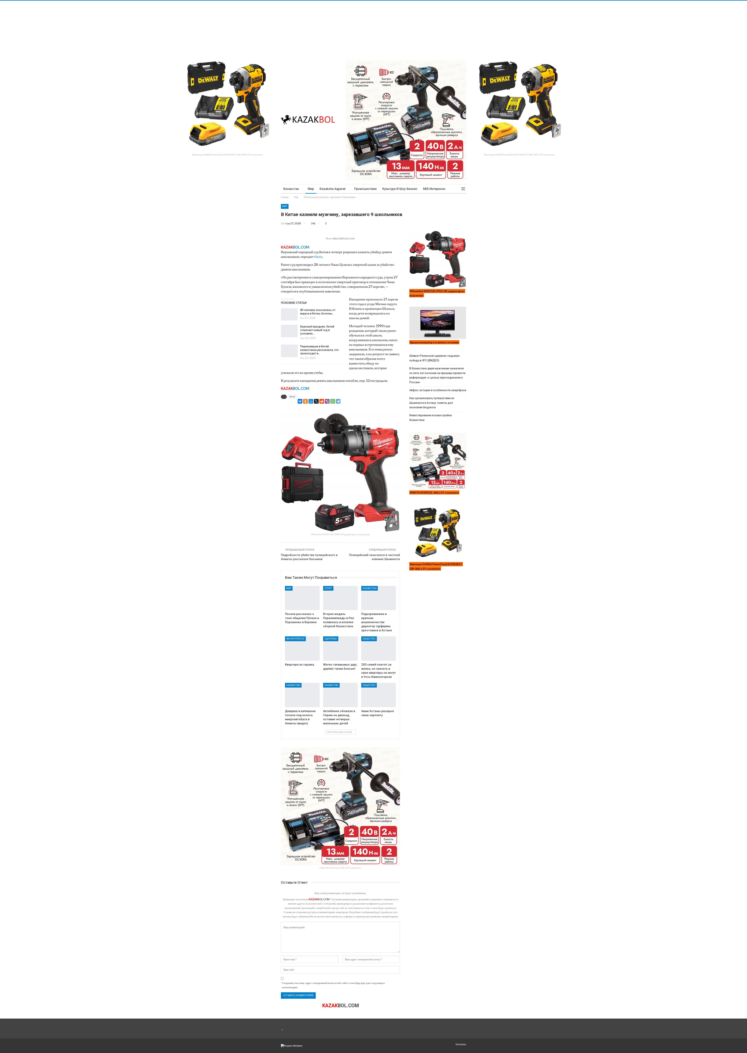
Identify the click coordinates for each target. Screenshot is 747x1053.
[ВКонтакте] (300, 401)
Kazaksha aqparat (332, 189)
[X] (316, 401)
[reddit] (321, 401)
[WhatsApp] (332, 401)
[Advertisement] (116, 28)
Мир (311, 189)
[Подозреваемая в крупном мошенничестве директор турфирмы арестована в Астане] (378, 598)
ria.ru (318, 256)
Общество (369, 638)
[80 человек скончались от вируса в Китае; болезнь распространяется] (289, 314)
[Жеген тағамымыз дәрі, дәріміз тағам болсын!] (340, 648)
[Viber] (327, 401)
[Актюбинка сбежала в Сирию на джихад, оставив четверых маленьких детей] (340, 695)
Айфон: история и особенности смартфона (437, 390)
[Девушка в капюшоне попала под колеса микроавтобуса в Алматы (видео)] (302, 695)
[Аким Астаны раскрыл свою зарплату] (378, 695)
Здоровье (330, 638)
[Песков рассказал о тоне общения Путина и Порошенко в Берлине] (302, 598)
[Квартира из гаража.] (302, 648)
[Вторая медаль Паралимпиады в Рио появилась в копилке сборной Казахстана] (340, 598)
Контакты (461, 1044)
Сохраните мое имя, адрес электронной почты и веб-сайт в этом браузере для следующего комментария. (333, 985)
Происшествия (365, 189)
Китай (292, 397)
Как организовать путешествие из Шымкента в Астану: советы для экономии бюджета (431, 403)
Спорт (328, 588)
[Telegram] (338, 401)
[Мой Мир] (311, 401)
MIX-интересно (434, 189)
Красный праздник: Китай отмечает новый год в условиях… (317, 330)
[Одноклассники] (305, 401)
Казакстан (291, 189)
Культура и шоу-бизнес (399, 189)
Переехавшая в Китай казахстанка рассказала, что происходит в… (319, 350)
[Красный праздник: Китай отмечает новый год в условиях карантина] (289, 331)
